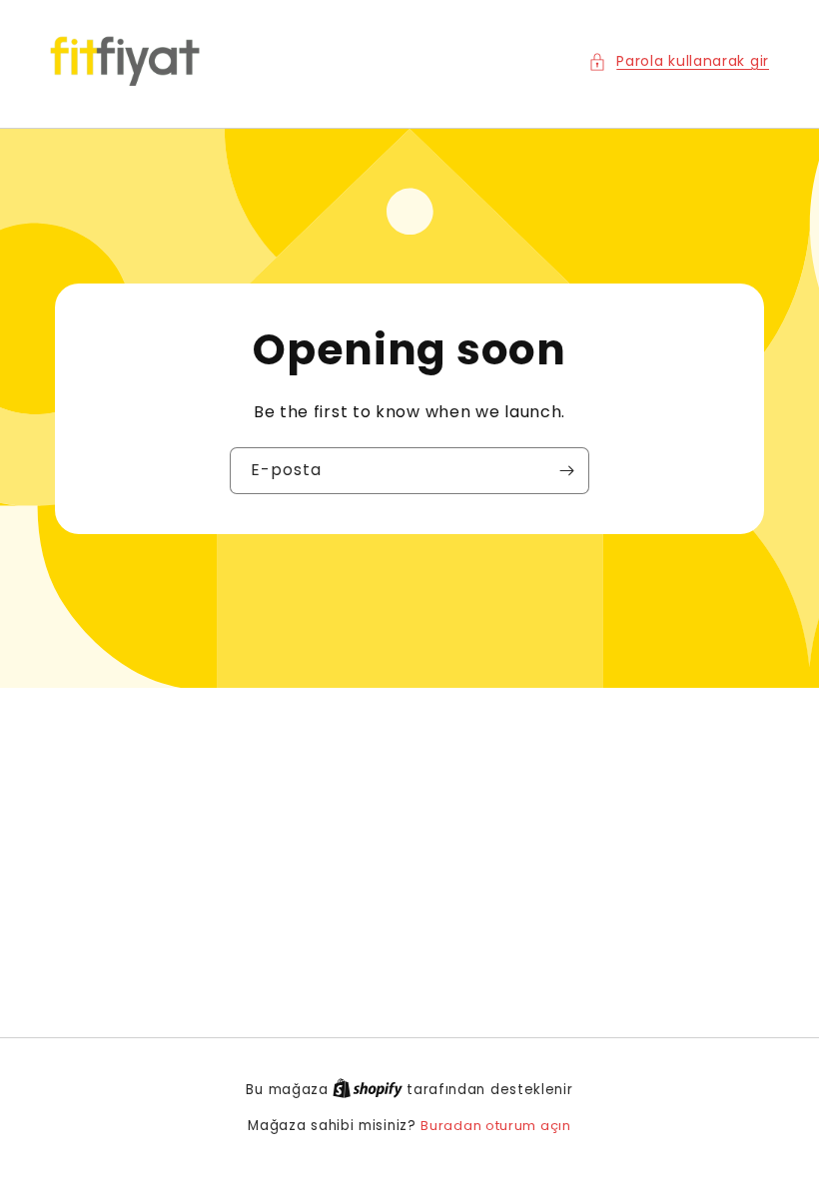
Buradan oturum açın (495, 1125)
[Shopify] (370, 1089)
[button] (678, 61)
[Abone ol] (566, 470)
